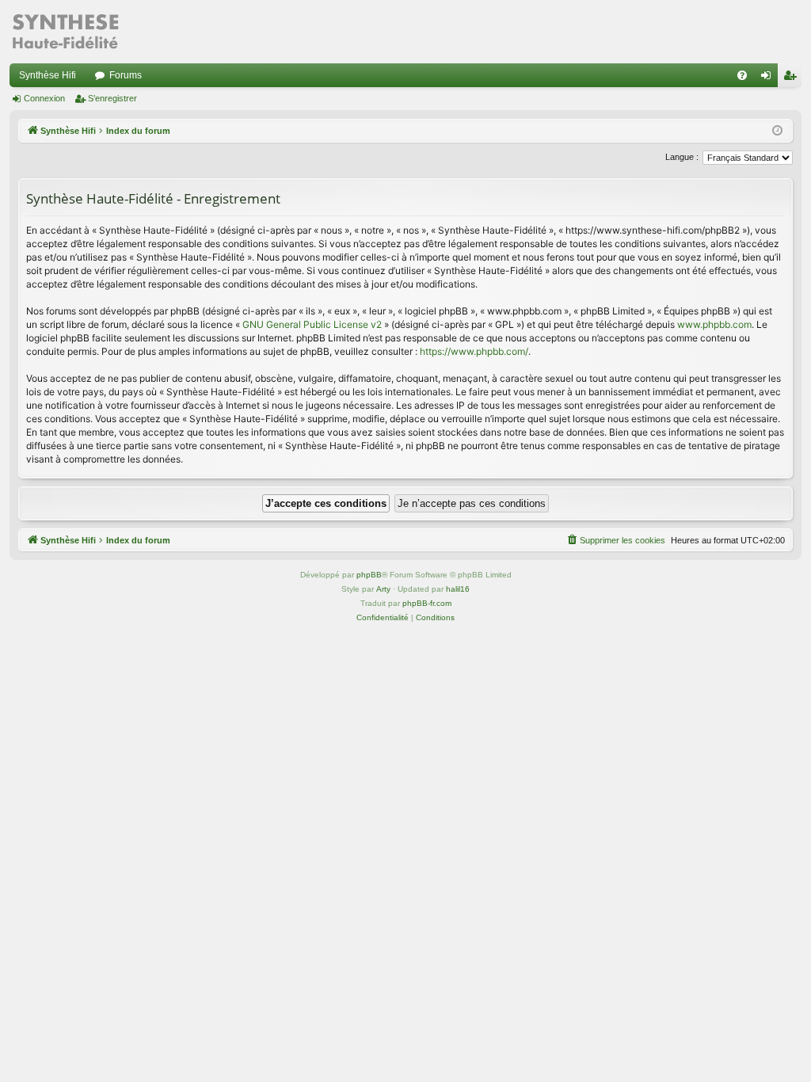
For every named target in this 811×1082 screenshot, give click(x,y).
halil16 (458, 589)
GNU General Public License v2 (312, 324)
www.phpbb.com (714, 324)
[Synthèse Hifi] (65, 31)
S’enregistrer (112, 98)
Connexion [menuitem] (769, 78)
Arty (383, 589)
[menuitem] (742, 75)
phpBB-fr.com (426, 603)
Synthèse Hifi (47, 75)
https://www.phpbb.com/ (474, 351)
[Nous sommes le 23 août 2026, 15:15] (777, 131)
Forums (125, 75)
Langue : (682, 157)
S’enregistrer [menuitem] (792, 78)
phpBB (369, 574)
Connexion (44, 98)
